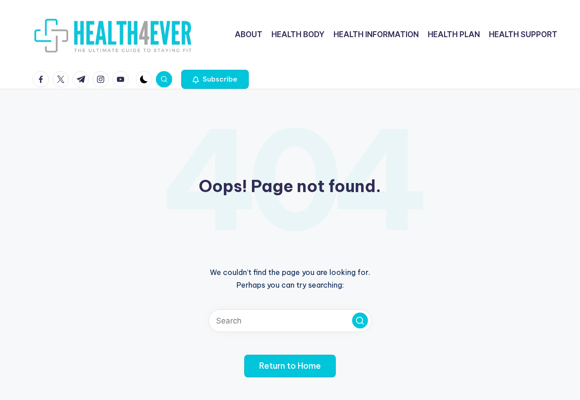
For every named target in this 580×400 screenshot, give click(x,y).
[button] (215, 79)
